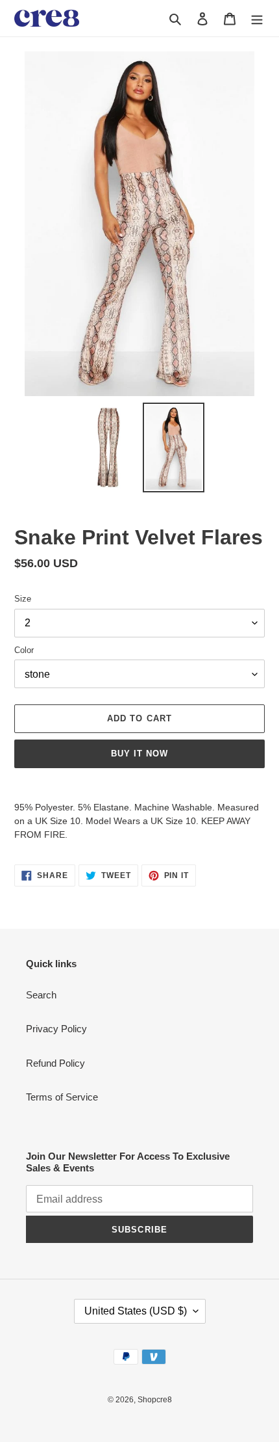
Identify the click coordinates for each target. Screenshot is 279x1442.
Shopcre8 (155, 1399)
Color (24, 650)
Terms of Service (62, 1096)
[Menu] (257, 19)
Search (41, 994)
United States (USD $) (135, 1310)
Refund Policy (55, 1063)
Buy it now (139, 753)
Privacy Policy (56, 1028)
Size (22, 599)
